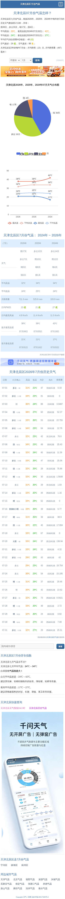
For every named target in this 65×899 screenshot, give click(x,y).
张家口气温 (33, 884)
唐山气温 (5, 888)
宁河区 (4, 865)
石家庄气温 (6, 884)
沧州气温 (30, 888)
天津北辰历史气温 (38, 708)
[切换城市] (60, 60)
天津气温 (5, 879)
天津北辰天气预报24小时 (13, 708)
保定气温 (19, 884)
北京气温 (17, 879)
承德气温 (47, 884)
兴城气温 (55, 879)
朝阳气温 (30, 879)
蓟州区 (24, 865)
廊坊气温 (17, 888)
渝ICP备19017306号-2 (40, 897)
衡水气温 (42, 888)
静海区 (14, 865)
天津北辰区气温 (52, 637)
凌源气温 (42, 879)
